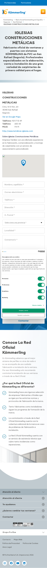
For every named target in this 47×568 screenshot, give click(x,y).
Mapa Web (18, 540)
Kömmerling (8, 20)
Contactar (23, 321)
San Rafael (17, 22)
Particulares (26, 3)
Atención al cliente (12, 498)
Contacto (7, 540)
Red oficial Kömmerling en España (29, 20)
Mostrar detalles (37, 305)
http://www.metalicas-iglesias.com (17, 131)
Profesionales (10, 3)
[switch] (41, 285)
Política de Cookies (30, 543)
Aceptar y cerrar (23, 310)
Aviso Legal (7, 547)
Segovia (7, 22)
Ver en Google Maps (11, 117)
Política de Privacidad (11, 543)
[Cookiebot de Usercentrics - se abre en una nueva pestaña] (34, 252)
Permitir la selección (23, 315)
